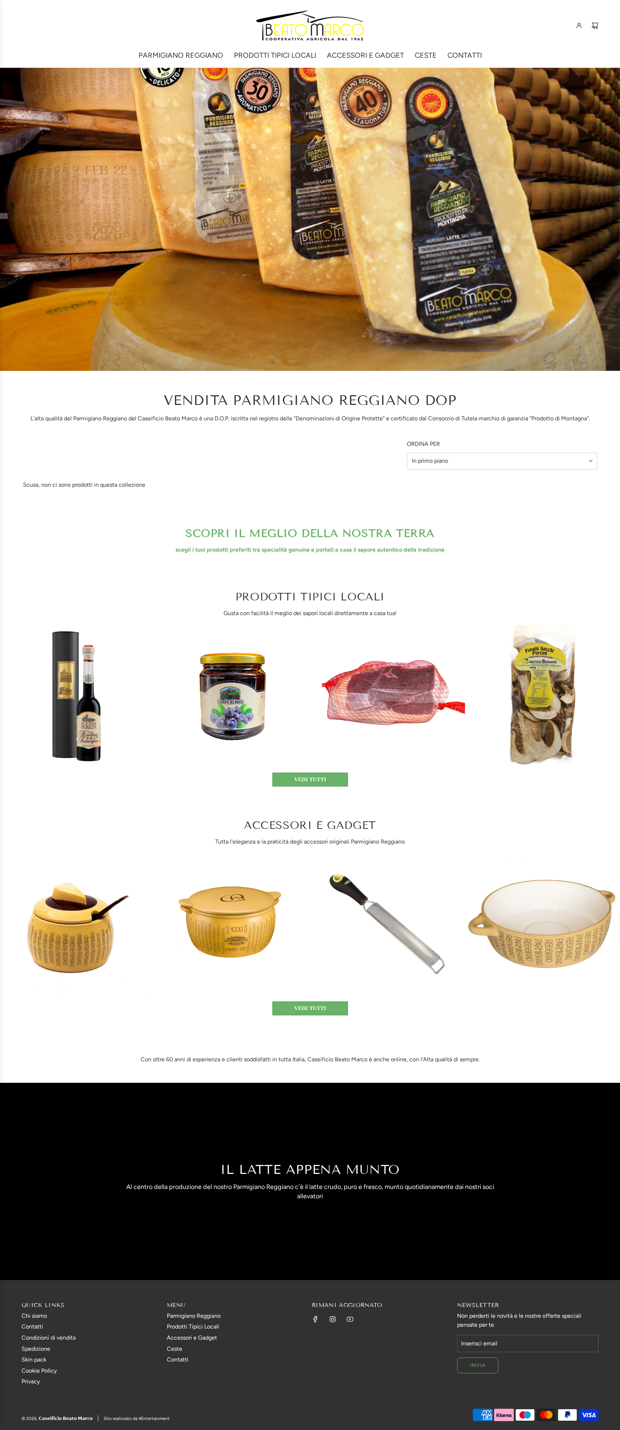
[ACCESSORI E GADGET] (310, 779)
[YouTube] (350, 1319)
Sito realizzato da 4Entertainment (137, 1418)
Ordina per (423, 444)
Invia (477, 1365)
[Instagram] (332, 1319)
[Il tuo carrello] (595, 25)
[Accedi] (579, 25)
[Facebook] (315, 1319)
